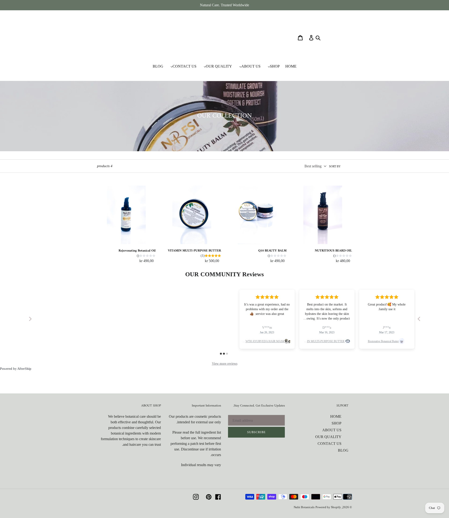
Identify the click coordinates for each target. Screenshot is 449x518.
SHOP (336, 423)
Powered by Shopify (328, 507)
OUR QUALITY (328, 437)
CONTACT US (329, 444)
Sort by (335, 166)
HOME (335, 416)
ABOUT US (331, 430)
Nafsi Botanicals (304, 507)
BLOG (343, 450)
